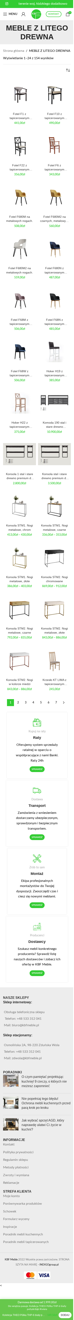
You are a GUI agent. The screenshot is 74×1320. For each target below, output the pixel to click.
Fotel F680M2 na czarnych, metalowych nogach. (54, 219)
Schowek (9, 1211)
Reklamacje (11, 1182)
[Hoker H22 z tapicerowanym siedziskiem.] (19, 402)
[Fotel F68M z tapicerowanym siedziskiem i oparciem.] (19, 299)
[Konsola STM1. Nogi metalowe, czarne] (54, 505)
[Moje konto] (23, 14)
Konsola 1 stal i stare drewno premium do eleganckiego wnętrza (19, 476)
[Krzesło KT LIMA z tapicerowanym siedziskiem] (54, 660)
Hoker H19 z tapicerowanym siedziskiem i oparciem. (54, 373)
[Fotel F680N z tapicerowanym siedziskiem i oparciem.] (54, 248)
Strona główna (13, 50)
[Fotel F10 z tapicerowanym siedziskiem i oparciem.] (54, 94)
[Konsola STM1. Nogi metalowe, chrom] (19, 505)
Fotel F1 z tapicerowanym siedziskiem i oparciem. (19, 116)
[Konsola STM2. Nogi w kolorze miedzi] (19, 660)
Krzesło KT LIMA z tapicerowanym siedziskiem (54, 682)
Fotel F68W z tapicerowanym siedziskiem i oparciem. (19, 373)
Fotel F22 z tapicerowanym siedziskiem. (19, 167)
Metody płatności (16, 1167)
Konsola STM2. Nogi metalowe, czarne (19, 630)
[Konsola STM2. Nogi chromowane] (54, 557)
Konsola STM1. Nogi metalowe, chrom (19, 527)
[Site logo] (36, 14)
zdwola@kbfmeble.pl (27, 1058)
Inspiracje (10, 1226)
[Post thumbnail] (10, 1082)
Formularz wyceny (16, 1219)
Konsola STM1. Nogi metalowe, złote (19, 579)
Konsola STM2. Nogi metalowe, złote (54, 630)
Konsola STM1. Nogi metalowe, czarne (54, 527)
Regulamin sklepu (15, 1159)
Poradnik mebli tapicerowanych (26, 1242)
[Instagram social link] (7, 4)
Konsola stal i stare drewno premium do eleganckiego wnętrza (54, 476)
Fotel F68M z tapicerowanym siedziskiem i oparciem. (19, 322)
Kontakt (9, 1144)
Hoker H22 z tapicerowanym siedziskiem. (19, 425)
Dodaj (65, 1315)
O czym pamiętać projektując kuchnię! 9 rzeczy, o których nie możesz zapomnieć (44, 1081)
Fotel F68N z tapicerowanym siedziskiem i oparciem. (54, 322)
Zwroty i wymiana (16, 1175)
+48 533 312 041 (29, 1018)
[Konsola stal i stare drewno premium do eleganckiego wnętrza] (54, 454)
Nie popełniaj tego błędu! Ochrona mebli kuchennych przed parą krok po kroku (46, 1103)
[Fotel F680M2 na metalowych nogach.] (19, 248)
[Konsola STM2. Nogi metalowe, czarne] (19, 608)
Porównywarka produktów (22, 1203)
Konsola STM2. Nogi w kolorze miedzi (19, 682)
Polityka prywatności (18, 1152)
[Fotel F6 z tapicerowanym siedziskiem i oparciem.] (54, 145)
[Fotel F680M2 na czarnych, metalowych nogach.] (54, 196)
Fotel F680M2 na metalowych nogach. (19, 270)
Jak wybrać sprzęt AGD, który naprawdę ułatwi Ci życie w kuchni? (43, 1125)
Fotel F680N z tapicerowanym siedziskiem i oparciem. (54, 270)
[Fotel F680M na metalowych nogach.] (19, 196)
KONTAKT (53, 14)
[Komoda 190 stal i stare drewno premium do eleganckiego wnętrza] (54, 402)
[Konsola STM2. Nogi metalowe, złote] (54, 608)
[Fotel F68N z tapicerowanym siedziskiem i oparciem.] (54, 299)
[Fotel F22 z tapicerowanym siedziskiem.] (19, 145)
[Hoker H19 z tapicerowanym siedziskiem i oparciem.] (54, 351)
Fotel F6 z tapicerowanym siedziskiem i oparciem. (54, 167)
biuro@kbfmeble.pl (25, 1025)
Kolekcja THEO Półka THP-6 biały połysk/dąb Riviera (24, 1315)
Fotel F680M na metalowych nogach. (19, 218)
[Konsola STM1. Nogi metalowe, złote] (19, 557)
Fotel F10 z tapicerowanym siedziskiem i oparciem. (54, 116)
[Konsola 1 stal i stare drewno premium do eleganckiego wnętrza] (19, 454)
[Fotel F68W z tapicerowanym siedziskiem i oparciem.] (19, 351)
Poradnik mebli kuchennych (23, 1234)
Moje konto (11, 1196)
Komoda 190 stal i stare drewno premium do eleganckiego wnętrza (54, 425)
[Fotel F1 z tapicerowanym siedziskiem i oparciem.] (19, 94)
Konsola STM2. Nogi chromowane (54, 579)
